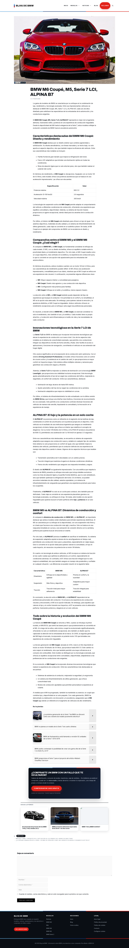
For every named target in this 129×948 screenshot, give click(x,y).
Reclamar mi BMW (21, 929)
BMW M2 (49, 931)
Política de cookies (99, 925)
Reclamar (105, 5)
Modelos (74, 5)
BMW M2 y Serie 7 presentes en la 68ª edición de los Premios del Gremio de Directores (44, 838)
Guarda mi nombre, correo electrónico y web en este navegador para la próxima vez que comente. (54, 894)
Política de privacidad (100, 922)
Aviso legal (97, 919)
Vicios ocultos (74, 925)
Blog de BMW (25, 5)
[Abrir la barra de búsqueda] (112, 5)
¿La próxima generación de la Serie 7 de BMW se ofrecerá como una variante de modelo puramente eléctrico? (53, 840)
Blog (96, 5)
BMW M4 (49, 928)
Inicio (66, 5)
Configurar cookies (99, 931)
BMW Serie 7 (21, 835)
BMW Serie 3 (50, 934)
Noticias (85, 5)
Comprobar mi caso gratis (46, 788)
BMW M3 (49, 922)
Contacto (96, 928)
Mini (47, 925)
